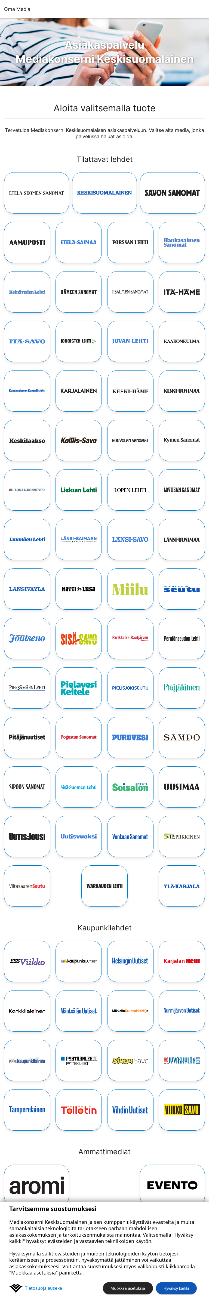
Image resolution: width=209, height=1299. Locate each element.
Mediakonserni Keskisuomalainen (105, 52)
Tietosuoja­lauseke (43, 1288)
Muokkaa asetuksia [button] (127, 1288)
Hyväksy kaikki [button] (176, 1288)
